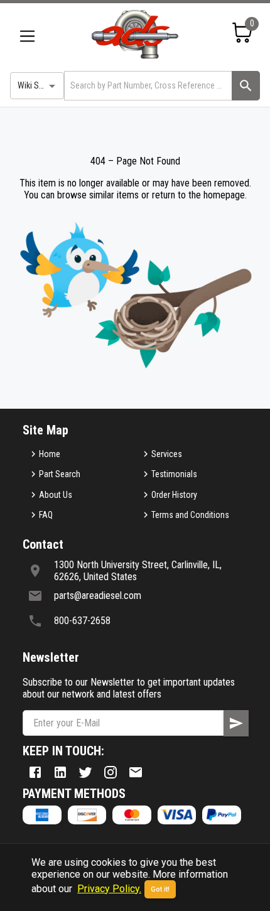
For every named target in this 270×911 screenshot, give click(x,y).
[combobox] (147, 86)
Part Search (59, 474)
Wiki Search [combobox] (38, 85)
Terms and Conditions (190, 515)
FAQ (46, 515)
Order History (174, 495)
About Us (55, 495)
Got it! (160, 889)
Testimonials (174, 474)
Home (49, 454)
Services (166, 454)
